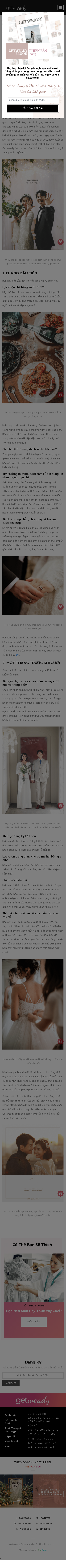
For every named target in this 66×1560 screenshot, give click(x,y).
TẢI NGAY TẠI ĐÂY (32, 108)
